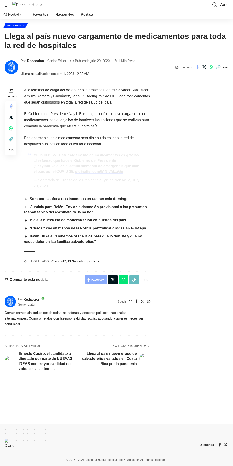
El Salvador (77, 261)
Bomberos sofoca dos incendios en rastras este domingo (79, 199)
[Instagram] (149, 301)
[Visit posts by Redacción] (11, 67)
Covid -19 (58, 261)
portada (93, 261)
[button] (8, 5)
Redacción (35, 61)
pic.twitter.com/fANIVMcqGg (99, 171)
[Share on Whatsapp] (211, 67)
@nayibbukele (46, 166)
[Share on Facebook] (197, 67)
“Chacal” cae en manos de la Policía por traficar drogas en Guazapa (87, 228)
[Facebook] (136, 301)
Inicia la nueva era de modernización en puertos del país (78, 220)
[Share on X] (204, 67)
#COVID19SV (45, 155)
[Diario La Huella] (27, 5)
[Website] (130, 301)
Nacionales (15, 25)
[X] (142, 301)
